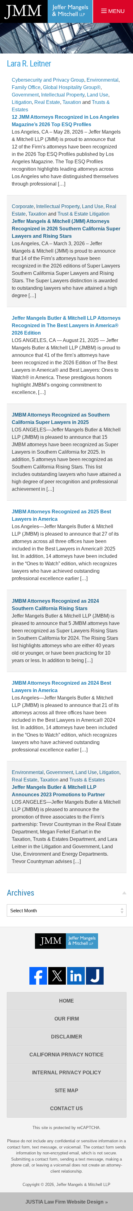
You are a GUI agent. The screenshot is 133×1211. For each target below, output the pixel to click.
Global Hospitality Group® (72, 87)
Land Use (97, 94)
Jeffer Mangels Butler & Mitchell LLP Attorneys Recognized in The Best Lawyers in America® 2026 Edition (66, 325)
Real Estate (47, 102)
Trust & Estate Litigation (83, 213)
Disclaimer (66, 1036)
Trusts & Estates (87, 779)
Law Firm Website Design (64, 1202)
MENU (116, 11)
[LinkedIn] (76, 976)
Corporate (23, 206)
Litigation (22, 102)
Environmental (102, 80)
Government (25, 94)
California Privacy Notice (66, 1054)
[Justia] (95, 976)
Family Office (26, 87)
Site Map (66, 1090)
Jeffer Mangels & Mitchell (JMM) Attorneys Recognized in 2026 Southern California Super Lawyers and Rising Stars (66, 229)
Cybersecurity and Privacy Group (48, 80)
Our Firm (66, 1018)
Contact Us (66, 1108)
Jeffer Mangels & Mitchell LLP (83, 1184)
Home (66, 1000)
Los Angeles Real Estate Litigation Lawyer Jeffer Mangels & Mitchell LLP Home (46, 11)
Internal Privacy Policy (66, 1072)
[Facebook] (38, 976)
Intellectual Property (62, 94)
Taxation (71, 102)
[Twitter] (57, 976)
